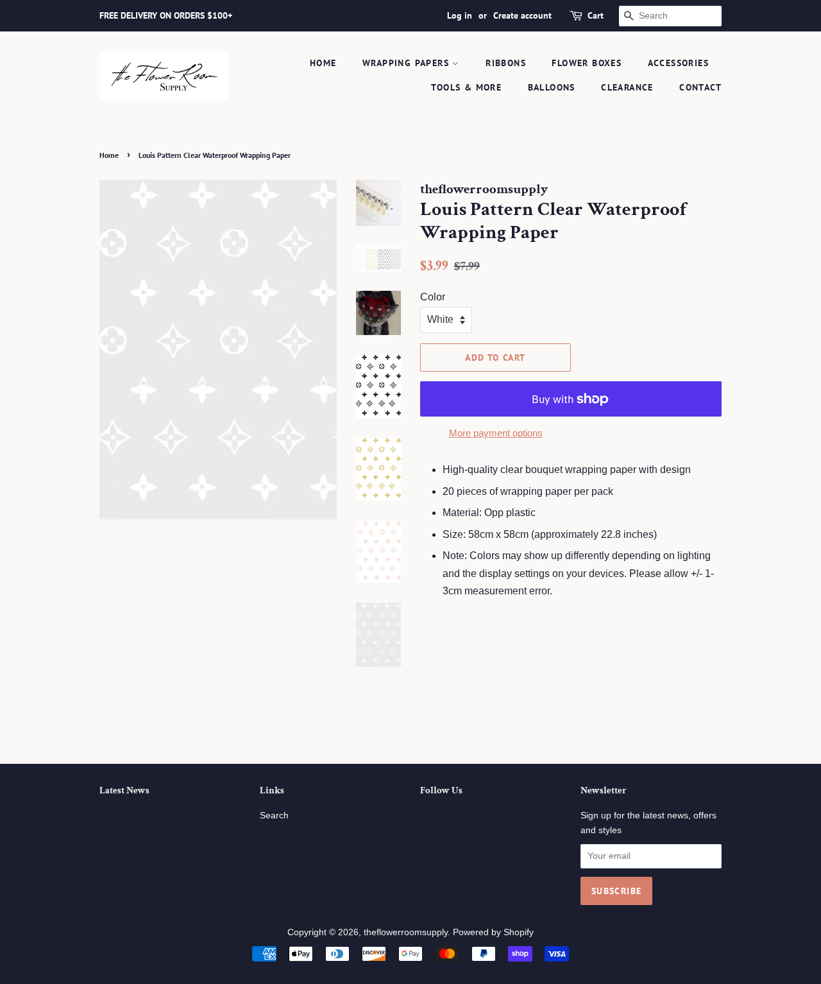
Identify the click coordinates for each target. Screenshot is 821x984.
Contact (700, 87)
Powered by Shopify (493, 932)
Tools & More (466, 87)
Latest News (124, 790)
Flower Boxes (587, 63)
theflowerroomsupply (406, 932)
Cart (596, 15)
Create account (522, 15)
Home (323, 63)
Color (432, 296)
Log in (459, 15)
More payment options (496, 432)
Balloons (551, 87)
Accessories (678, 63)
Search (274, 815)
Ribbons (506, 63)
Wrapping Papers (407, 63)
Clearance (627, 87)
